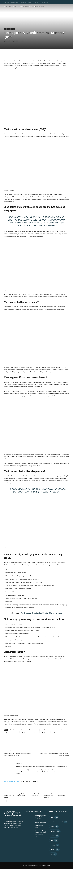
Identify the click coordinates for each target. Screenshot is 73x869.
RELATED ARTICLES (11, 782)
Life (42, 2)
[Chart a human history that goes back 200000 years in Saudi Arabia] (29, 832)
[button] (71, 2)
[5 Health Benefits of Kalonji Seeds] (36, 788)
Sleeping (16, 732)
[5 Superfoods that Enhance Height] (23, 788)
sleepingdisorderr (44, 732)
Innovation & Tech (33, 2)
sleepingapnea (34, 732)
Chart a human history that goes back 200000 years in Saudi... (40, 832)
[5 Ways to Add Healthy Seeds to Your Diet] (50, 788)
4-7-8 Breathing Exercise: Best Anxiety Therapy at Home (40, 613)
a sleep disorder (13, 729)
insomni (43, 729)
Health (14, 6)
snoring (53, 732)
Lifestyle (13, 29)
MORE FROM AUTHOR (29, 782)
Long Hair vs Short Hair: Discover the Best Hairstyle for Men (40, 824)
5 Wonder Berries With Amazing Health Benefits (9, 795)
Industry (24, 2)
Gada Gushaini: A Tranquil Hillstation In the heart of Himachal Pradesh (54, 754)
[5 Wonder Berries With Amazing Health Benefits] (9, 788)
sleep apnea (50, 729)
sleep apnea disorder (60, 729)
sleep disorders (8, 732)
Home (4, 2)
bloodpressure (22, 729)
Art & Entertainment (13, 2)
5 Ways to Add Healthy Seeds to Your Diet (48, 795)
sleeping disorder (24, 732)
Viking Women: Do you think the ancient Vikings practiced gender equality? (17, 754)
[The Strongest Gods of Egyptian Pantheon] (29, 817)
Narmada (7, 41)
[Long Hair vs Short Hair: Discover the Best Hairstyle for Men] (29, 824)
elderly (30, 729)
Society (46, 2)
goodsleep (36, 729)
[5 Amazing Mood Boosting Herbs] (63, 788)
